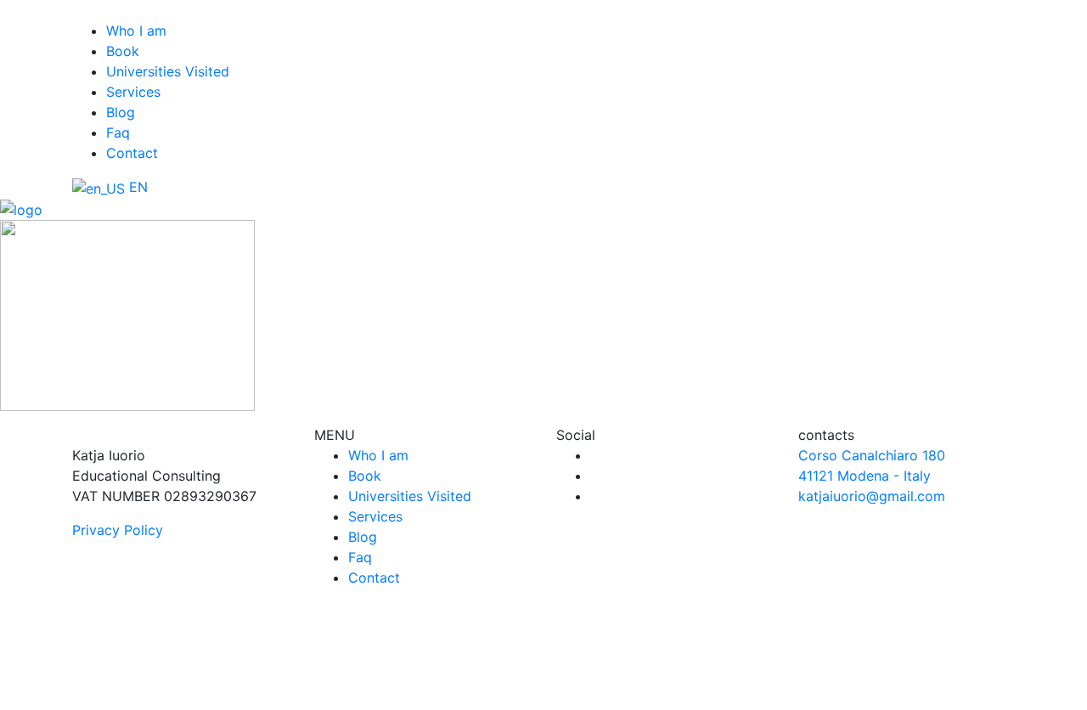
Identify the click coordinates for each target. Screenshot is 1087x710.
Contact (132, 152)
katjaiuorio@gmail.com (871, 495)
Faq (118, 132)
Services (133, 91)
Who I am (136, 30)
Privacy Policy (117, 529)
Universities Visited (167, 71)
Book (122, 50)
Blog (120, 112)
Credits (735, 699)
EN (136, 186)
